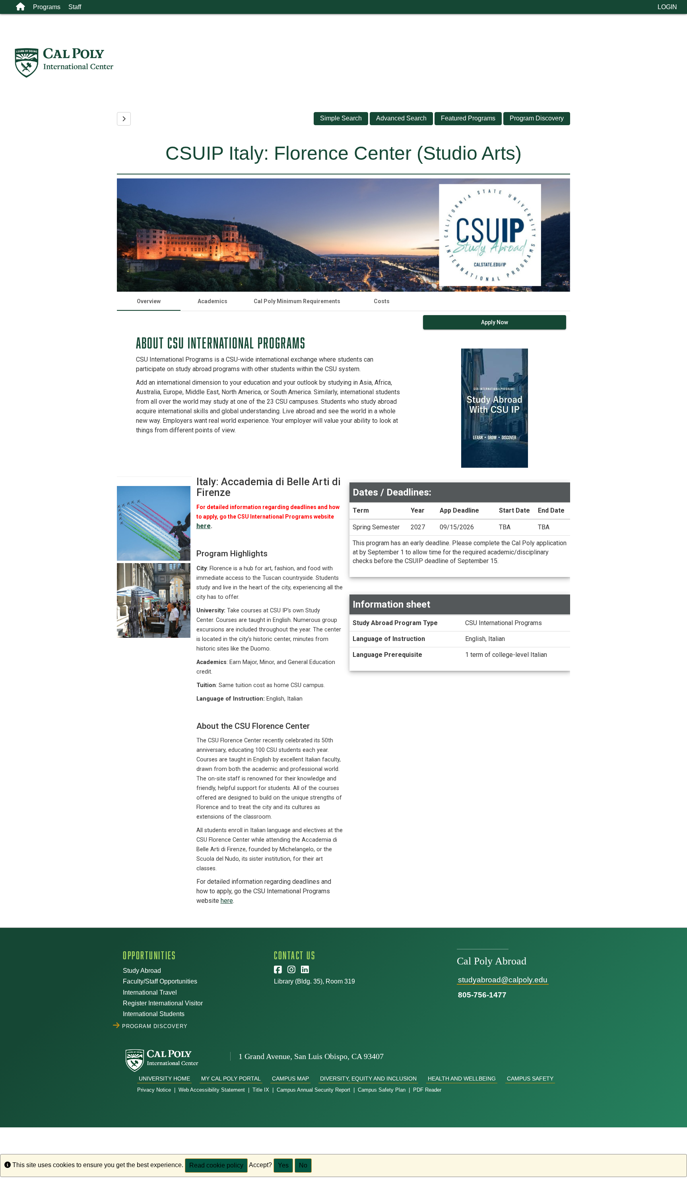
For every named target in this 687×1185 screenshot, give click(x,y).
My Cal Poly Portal (231, 1078)
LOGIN (667, 7)
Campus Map (290, 1078)
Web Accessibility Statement (212, 1090)
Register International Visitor (163, 1003)
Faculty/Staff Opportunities (160, 981)
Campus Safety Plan (382, 1090)
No (303, 1165)
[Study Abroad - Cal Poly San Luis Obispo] (350, 62)
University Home (164, 1078)
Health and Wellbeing (462, 1078)
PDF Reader (427, 1090)
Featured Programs (468, 118)
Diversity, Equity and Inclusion (368, 1078)
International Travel (150, 992)
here (203, 526)
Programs (46, 7)
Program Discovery (537, 118)
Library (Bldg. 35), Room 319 (314, 981)
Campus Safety (530, 1078)
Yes (283, 1165)
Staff (74, 7)
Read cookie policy (216, 1165)
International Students (153, 1014)
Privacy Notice (154, 1090)
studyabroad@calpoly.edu (502, 980)
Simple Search (341, 118)
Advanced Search (401, 118)
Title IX (260, 1090)
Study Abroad (142, 970)
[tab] (148, 301)
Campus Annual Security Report (313, 1090)
